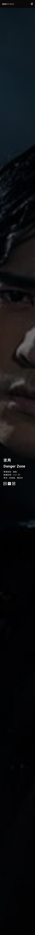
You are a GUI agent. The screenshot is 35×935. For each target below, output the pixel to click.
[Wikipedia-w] (9, 483)
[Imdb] (5, 483)
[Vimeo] (13, 483)
